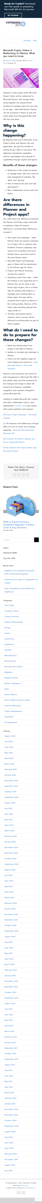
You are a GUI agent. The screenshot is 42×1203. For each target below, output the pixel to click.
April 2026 (9, 758)
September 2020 (12, 1126)
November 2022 (11, 986)
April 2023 (9, 959)
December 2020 (11, 1109)
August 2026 (10, 736)
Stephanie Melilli (10, 61)
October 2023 (10, 925)
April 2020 (9, 1148)
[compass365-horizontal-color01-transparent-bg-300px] (15, 21)
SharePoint (9, 717)
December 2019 (11, 1159)
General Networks (30, 1188)
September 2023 (12, 931)
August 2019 (10, 1165)
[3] (24, 274)
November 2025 (11, 786)
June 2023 (9, 948)
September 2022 (12, 998)
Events (7, 633)
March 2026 (9, 764)
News (7, 689)
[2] (10, 232)
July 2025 (8, 808)
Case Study (9, 605)
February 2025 (11, 836)
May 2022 (8, 1020)
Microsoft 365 (10, 661)
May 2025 (8, 819)
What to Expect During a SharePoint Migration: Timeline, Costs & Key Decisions (19, 524)
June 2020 (9, 1142)
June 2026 (9, 747)
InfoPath (8, 650)
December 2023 (11, 914)
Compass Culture (12, 611)
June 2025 (9, 814)
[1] (17, 187)
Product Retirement (13, 705)
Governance (9, 639)
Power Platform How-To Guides (17, 700)
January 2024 (10, 909)
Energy (7, 627)
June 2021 (9, 1076)
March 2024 (9, 897)
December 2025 (11, 780)
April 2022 (9, 1025)
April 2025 (9, 825)
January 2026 (10, 775)
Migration (8, 672)
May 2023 (8, 953)
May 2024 (9, 886)
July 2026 (8, 741)
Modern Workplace (13, 683)
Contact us (19, 406)
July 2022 (8, 1009)
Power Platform (11, 694)
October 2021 (10, 1053)
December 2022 (11, 981)
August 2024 (10, 870)
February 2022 (11, 1037)
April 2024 (9, 892)
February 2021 (10, 1098)
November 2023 (11, 920)
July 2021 (8, 1070)
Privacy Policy (24, 1185)
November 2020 (11, 1115)
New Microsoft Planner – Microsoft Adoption (23, 365)
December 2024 (11, 847)
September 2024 (12, 864)
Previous (27, 40)
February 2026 (11, 769)
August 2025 (10, 803)
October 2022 (10, 992)
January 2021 (10, 1103)
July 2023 (8, 942)
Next (35, 40)
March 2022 (9, 1031)
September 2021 (11, 1059)
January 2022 (10, 1042)
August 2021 (10, 1064)
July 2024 (8, 875)
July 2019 (8, 1170)
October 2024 (10, 858)
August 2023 (10, 936)
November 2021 (11, 1048)
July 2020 (9, 1137)
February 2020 (11, 1154)
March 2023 (9, 964)
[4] (20, 310)
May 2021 (8, 1081)
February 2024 (11, 903)
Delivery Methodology (14, 622)
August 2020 (10, 1131)
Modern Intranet (11, 678)
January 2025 (10, 842)
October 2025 (10, 791)
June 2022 (9, 1014)
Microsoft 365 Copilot (13, 666)
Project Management (13, 711)
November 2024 (11, 853)
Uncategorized (11, 722)
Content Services (12, 616)
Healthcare (9, 644)
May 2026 (9, 752)
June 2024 (9, 881)
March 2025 (9, 830)
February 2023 (11, 970)
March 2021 (9, 1092)
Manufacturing (11, 655)
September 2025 (12, 797)
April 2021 (9, 1087)
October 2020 (10, 1120)
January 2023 (10, 975)
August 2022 (10, 1003)
